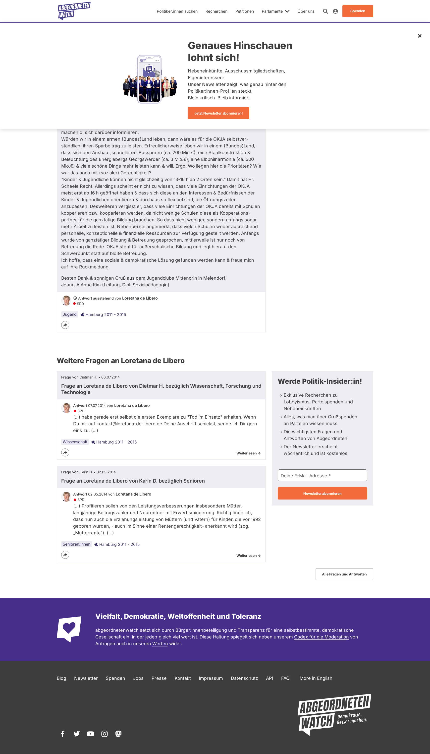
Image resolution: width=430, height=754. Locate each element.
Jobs (138, 678)
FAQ (285, 678)
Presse (159, 678)
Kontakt (183, 678)
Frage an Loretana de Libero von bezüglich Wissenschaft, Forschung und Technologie (161, 389)
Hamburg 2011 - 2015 (106, 314)
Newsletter (86, 678)
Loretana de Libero (140, 298)
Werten (160, 643)
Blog (61, 678)
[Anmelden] (335, 11)
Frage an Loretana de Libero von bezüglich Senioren (133, 481)
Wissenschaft (75, 441)
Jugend (70, 314)
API (269, 678)
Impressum (211, 678)
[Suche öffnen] (325, 11)
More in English (316, 678)
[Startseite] (74, 11)
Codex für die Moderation (321, 636)
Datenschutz (244, 678)
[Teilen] (65, 325)
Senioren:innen (76, 544)
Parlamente (272, 11)
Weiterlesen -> (248, 453)
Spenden (115, 678)
